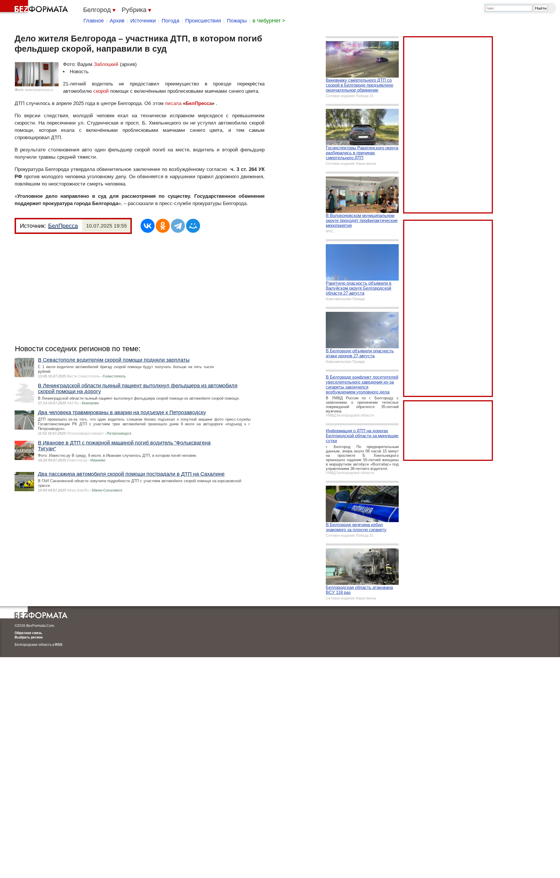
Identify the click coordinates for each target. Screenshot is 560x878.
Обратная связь (28, 633)
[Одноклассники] (163, 226)
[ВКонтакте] (148, 226)
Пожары (237, 21)
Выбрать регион (29, 637)
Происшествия (203, 21)
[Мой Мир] (193, 226)
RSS (58, 645)
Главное (93, 21)
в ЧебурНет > (269, 21)
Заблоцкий (106, 64)
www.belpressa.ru (39, 90)
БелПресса (199, 103)
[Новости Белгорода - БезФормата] (35, 7)
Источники (143, 21)
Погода (170, 21)
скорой (101, 91)
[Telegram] (178, 226)
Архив (117, 21)
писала (174, 103)
